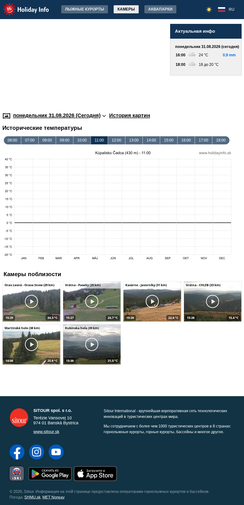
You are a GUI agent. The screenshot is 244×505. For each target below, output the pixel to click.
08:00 (47, 140)
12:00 (116, 140)
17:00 (203, 140)
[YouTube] (56, 452)
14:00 (151, 140)
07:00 (30, 140)
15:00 (168, 140)
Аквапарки (160, 9)
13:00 (134, 140)
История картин (129, 115)
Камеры (126, 9)
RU (231, 9)
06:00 (12, 140)
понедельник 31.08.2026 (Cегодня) (57, 115)
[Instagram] (36, 452)
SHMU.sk (32, 497)
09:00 (64, 140)
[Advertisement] (206, 89)
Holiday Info (21, 6)
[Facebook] (17, 452)
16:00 (186, 140)
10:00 (82, 140)
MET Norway (53, 497)
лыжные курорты (84, 9)
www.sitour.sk (46, 431)
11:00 (99, 140)
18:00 (221, 140)
